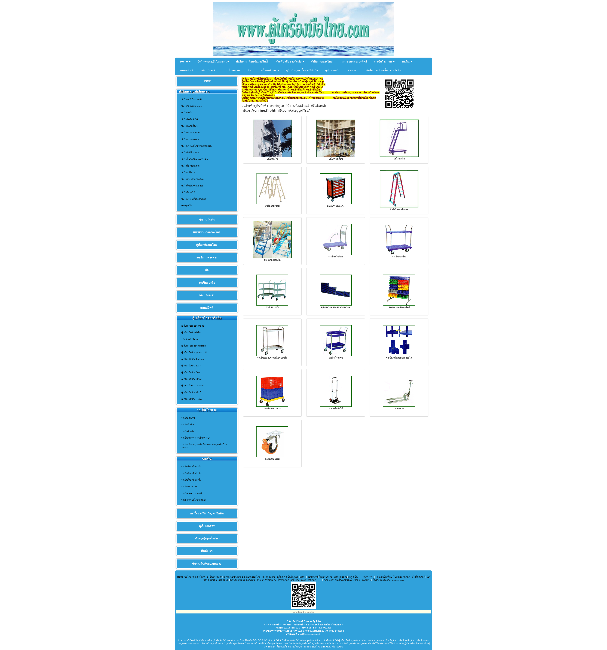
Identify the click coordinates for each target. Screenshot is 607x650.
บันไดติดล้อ (186, 112)
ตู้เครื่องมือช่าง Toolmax (192, 359)
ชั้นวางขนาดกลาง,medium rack (388, 580)
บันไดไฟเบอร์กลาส (190, 165)
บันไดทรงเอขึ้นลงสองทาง (193, 199)
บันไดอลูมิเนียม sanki (191, 99)
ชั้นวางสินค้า (216, 577)
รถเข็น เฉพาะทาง (362, 577)
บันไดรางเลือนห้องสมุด (192, 179)
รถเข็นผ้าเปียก (188, 424)
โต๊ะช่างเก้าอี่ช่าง (189, 339)
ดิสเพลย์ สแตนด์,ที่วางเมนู (242, 580)
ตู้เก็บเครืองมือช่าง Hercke (193, 345)
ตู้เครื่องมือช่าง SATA (191, 365)
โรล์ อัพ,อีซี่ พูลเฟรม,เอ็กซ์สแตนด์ (273, 580)
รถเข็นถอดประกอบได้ (191, 493)
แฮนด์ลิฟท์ (186, 70)
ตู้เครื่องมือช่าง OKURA (192, 385)
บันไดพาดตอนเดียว (190, 132)
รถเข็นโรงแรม (383, 61)
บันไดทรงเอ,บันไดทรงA (212, 61)
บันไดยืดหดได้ (188, 192)
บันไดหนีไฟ (187, 172)
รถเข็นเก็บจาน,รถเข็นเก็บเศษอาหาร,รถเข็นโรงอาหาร (204, 446)
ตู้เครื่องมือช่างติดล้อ (289, 61)
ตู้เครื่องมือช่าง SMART (192, 379)
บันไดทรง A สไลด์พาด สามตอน (196, 146)
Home (184, 61)
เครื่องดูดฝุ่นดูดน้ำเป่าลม (348, 580)
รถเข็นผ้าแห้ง (187, 431)
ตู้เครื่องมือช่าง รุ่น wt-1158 (194, 352)
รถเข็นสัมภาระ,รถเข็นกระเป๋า (195, 437)
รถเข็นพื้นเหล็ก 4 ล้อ (191, 466)
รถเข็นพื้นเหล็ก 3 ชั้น (191, 480)
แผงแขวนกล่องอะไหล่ (353, 61)
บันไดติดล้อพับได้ (189, 119)
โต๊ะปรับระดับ (208, 70)
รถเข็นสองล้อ (232, 70)
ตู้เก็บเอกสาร (333, 70)
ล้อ (249, 70)
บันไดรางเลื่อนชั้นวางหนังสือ (383, 70)
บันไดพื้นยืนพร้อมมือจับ (192, 185)
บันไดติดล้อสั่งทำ (189, 126)
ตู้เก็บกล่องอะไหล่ (322, 61)
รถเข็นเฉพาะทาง (268, 70)
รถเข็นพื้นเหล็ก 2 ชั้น (191, 473)
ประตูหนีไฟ (186, 205)
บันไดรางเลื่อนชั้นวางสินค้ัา (252, 61)
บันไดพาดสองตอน (190, 139)
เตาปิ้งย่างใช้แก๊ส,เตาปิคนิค (303, 580)
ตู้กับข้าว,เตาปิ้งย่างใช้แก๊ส (302, 70)
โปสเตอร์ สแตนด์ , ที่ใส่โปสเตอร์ (409, 577)
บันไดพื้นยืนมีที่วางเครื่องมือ (194, 159)
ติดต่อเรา (353, 70)
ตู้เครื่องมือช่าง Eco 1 (191, 372)
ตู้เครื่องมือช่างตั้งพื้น (191, 332)
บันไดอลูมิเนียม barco (191, 106)
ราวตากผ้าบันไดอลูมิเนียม (193, 499)
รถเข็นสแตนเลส (189, 486)
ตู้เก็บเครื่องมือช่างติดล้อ (192, 326)
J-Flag (378, 577)
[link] (276, 110)
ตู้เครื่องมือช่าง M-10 (191, 392)
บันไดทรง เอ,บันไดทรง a (196, 577)
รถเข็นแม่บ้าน (188, 418)
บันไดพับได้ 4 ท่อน (190, 152)
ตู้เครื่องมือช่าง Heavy (191, 399)
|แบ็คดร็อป (387, 577)
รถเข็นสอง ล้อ (340, 577)
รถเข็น (406, 61)
